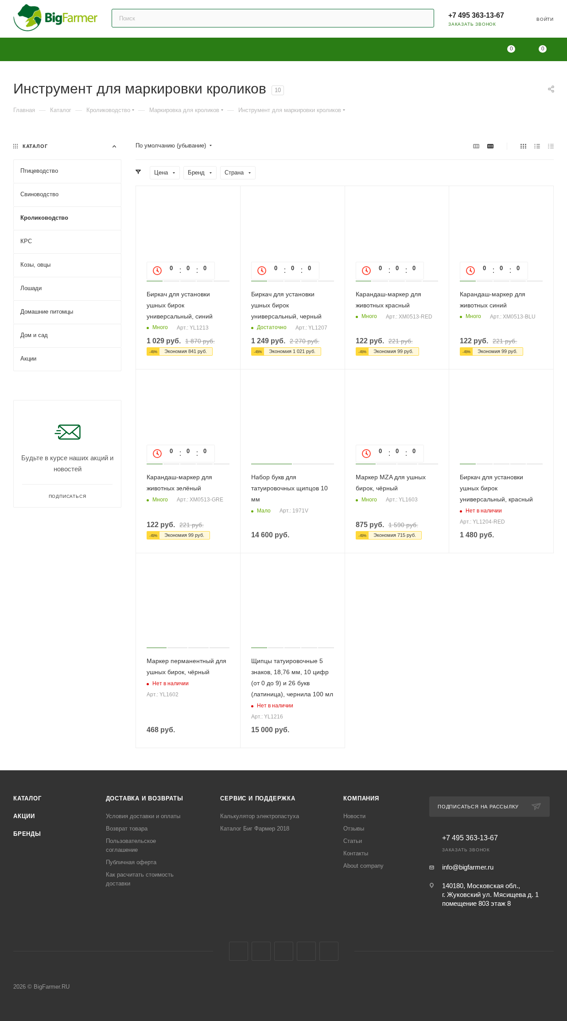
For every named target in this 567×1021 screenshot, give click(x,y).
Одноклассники (283, 951)
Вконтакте (238, 951)
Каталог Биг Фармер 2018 (254, 828)
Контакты (355, 853)
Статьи (352, 841)
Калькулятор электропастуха (259, 816)
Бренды (27, 834)
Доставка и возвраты (144, 798)
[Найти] (423, 18)
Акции (24, 816)
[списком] (537, 146)
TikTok (328, 951)
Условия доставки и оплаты (143, 816)
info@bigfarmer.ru (467, 867)
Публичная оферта (131, 862)
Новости (354, 816)
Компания (361, 798)
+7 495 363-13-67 (476, 15)
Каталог (27, 798)
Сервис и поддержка (257, 798)
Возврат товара (127, 828)
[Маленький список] (476, 146)
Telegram (261, 951)
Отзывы (353, 828)
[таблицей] (551, 146)
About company (363, 865)
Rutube (306, 951)
